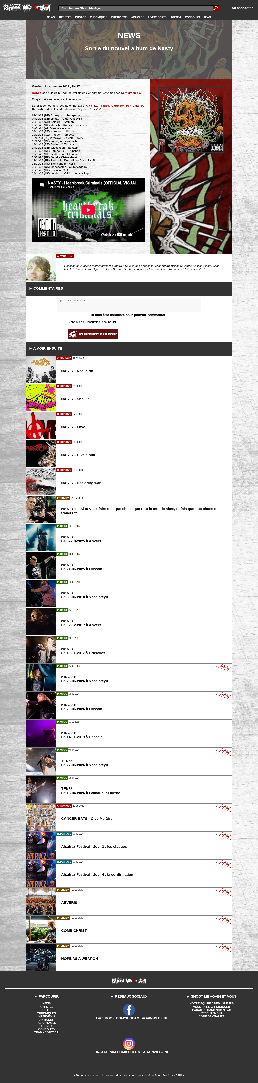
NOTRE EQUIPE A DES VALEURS (212, 1003)
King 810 (92, 105)
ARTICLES (46, 1019)
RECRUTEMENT (211, 1013)
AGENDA (46, 1026)
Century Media (131, 92)
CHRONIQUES (46, 1013)
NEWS (46, 1003)
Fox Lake (132, 105)
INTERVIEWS (46, 1016)
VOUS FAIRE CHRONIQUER (211, 1006)
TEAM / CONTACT (46, 1032)
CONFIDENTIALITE (211, 1016)
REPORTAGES (46, 1022)
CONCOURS (46, 1029)
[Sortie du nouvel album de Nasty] (191, 120)
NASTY (37, 92)
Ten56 (105, 105)
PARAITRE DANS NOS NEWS (211, 1010)
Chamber (117, 105)
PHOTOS (46, 1010)
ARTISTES (46, 1006)
